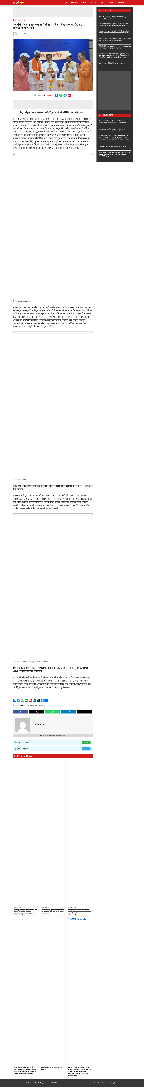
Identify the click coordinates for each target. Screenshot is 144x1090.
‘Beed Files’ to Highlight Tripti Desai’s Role (112, 146)
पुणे (66, 2)
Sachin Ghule (42, 706)
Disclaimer (105, 1083)
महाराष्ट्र (84, 2)
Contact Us (97, 1083)
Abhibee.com (46, 1083)
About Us (89, 1083)
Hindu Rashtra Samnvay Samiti (29, 706)
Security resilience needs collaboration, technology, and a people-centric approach (112, 17)
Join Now (86, 742)
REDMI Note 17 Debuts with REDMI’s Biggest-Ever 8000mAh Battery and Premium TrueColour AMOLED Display (114, 154)
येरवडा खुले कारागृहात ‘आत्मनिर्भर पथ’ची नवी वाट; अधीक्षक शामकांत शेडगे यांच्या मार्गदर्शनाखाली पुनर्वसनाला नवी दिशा (25, 912)
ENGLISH (93, 2)
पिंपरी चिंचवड (120, 2)
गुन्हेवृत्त (101, 2)
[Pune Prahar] (18, 2)
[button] (128, 2)
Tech (19, 20)
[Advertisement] (52, 11)
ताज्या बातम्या (74, 2)
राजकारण (110, 2)
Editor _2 (22, 34)
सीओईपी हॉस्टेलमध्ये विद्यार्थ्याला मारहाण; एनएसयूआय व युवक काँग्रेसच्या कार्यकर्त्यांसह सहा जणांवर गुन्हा (79, 912)
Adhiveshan (17, 706)
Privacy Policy (113, 1083)
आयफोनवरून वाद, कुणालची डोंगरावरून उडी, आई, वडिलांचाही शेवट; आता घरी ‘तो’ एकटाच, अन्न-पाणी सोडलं (52, 912)
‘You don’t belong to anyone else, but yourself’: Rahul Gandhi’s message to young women (113, 24)
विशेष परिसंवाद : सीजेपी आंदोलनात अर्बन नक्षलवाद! (51, 1068)
